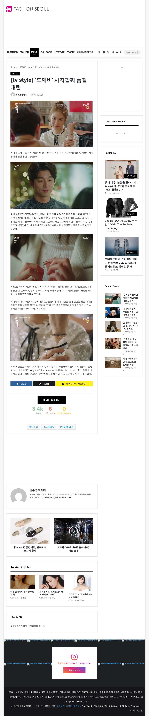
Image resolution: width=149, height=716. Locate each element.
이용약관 (60, 706)
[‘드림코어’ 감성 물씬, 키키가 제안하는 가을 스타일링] (113, 343)
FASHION (24, 52)
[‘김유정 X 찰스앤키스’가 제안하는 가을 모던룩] (113, 298)
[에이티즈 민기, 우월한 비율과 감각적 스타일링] (113, 312)
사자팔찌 (49, 426)
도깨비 (34, 426)
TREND (34, 52)
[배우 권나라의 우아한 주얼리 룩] (22, 582)
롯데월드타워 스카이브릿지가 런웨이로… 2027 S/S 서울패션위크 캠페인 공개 (121, 262)
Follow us (74, 670)
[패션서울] (27, 9)
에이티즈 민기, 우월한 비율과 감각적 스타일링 (130, 311)
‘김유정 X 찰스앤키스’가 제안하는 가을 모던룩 (130, 297)
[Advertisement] (101, 23)
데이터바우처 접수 (85, 52)
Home (15, 67)
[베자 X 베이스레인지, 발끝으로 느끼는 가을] (113, 362)
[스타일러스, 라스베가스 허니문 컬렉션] (81, 583)
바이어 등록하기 (51, 399)
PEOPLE (71, 52)
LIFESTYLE (59, 52)
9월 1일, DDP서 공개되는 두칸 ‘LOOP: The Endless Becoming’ (121, 224)
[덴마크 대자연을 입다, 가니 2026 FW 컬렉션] (113, 326)
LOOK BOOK (46, 52)
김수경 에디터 (21, 95)
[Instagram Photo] (15, 651)
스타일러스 (67, 426)
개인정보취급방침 (73, 706)
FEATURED (12, 52)
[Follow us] (74, 658)
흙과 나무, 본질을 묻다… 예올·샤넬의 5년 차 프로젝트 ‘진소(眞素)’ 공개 (120, 186)
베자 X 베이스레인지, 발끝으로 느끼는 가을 (130, 361)
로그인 (32, 626)
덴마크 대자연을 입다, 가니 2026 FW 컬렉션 (130, 325)
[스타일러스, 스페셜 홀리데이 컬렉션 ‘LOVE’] (51, 582)
